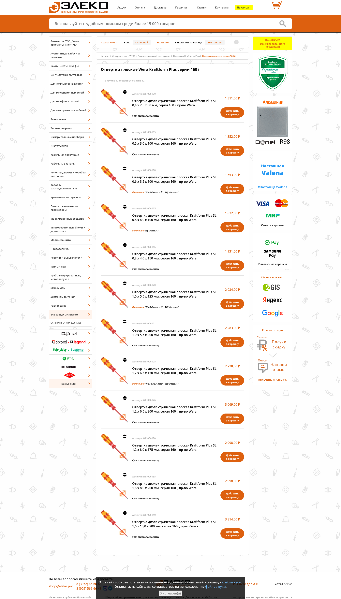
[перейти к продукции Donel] (70, 333)
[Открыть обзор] (272, 144)
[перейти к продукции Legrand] (70, 342)
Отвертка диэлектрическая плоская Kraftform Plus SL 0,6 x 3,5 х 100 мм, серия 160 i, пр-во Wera (174, 179)
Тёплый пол (58, 266)
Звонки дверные (61, 128)
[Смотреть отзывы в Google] (272, 317)
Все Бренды (68, 384)
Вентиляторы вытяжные (66, 75)
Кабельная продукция (65, 154)
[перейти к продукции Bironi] (70, 367)
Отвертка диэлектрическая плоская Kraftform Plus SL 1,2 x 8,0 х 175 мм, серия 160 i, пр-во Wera (174, 447)
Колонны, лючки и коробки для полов (68, 174)
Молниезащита (61, 240)
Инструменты (59, 146)
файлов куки (215, 586)
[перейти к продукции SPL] (70, 358)
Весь (127, 42)
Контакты (222, 7)
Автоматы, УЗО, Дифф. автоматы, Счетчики (65, 42)
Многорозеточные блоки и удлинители (68, 229)
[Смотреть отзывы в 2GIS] (272, 292)
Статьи (201, 7)
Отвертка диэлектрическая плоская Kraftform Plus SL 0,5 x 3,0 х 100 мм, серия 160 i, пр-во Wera (174, 141)
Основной (141, 42)
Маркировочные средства (67, 218)
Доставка (160, 7)
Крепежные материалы (66, 197)
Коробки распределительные (64, 186)
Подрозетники (60, 249)
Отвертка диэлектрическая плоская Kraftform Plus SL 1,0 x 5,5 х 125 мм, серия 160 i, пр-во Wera (174, 294)
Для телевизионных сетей (67, 92)
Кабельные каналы (63, 163)
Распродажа (58, 305)
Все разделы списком (64, 314)
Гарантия (181, 7)
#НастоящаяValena (272, 176)
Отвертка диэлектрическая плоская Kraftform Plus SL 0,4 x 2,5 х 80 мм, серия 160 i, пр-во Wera (174, 103)
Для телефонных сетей (65, 101)
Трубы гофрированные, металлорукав (66, 277)
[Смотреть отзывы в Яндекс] (272, 305)
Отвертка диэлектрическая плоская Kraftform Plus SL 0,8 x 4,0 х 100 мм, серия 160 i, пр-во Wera (174, 217)
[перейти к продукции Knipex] (70, 375)
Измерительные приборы (67, 137)
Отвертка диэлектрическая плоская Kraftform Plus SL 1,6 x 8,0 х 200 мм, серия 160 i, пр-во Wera (174, 485)
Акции (121, 7)
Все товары (214, 42)
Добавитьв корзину (232, 112)
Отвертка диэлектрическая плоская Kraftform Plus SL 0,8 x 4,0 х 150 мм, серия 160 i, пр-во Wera (174, 256)
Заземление (58, 119)
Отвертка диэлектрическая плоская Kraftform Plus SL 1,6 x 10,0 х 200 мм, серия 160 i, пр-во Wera (174, 524)
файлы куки (231, 582)
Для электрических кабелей (68, 110)
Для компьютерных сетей (67, 83)
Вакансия (243, 7)
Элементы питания (63, 297)
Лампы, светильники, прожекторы (64, 208)
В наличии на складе (188, 42)
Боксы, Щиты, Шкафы (65, 66)
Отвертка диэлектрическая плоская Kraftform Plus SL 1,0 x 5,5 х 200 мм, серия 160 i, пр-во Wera (174, 332)
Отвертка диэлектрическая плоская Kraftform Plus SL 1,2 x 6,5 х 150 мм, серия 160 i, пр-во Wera (174, 370)
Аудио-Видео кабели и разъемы (65, 55)
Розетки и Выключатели (66, 257)
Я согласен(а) (170, 593)
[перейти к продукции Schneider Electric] (70, 350)
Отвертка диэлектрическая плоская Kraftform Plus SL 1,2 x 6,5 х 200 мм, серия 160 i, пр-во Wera (174, 409)
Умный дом (58, 288)
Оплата (140, 7)
